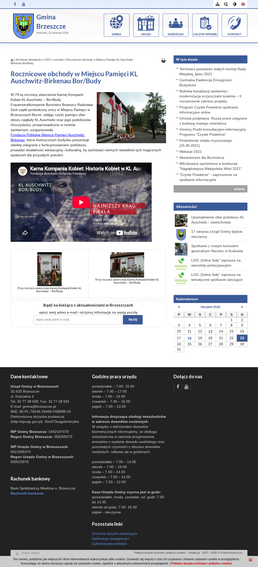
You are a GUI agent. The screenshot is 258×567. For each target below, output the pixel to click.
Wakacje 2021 (190, 151)
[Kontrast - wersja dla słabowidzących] (234, 4)
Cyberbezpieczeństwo (109, 544)
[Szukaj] (226, 4)
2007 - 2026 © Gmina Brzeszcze (222, 552)
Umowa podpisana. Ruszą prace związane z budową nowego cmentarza (213, 120)
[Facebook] (15, 4)
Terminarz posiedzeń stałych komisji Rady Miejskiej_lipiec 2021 (212, 71)
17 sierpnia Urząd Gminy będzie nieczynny (216, 234)
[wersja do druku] (163, 60)
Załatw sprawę (205, 34)
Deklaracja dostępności (110, 539)
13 (210, 331)
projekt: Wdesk (30, 552)
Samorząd (176, 34)
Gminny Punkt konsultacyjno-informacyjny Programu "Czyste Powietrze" (212, 131)
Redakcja (194, 552)
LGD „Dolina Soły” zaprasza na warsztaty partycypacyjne (216, 262)
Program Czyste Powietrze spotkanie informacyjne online (208, 109)
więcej (239, 189)
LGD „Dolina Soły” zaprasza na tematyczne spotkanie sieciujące (217, 277)
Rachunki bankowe (27, 493)
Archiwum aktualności (29, 59)
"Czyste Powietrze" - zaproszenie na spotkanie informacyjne (208, 177)
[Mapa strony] (217, 4)
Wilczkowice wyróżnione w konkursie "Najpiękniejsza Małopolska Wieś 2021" (210, 166)
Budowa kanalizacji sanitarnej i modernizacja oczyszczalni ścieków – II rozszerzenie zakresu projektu (210, 96)
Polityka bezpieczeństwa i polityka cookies (160, 552)
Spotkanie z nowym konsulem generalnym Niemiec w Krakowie (217, 248)
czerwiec (58, 59)
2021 (48, 59)
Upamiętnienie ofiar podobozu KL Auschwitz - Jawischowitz (217, 219)
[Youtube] (23, 4)
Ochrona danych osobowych (114, 534)
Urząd (146, 34)
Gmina (116, 34)
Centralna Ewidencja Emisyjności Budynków (205, 82)
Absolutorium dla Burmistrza (201, 158)
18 (189, 338)
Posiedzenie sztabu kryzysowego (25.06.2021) (205, 142)
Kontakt (234, 34)
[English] (243, 4)
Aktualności (186, 207)
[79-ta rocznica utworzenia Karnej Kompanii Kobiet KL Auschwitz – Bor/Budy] (49, 268)
